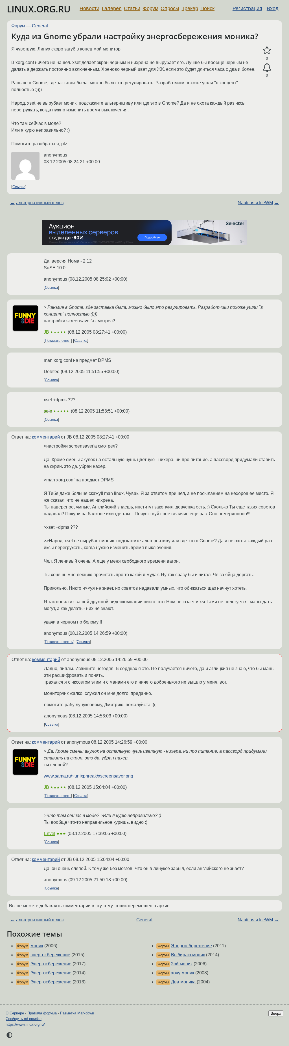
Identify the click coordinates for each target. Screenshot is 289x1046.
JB (46, 332)
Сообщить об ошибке (23, 1019)
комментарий (46, 437)
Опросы (170, 8)
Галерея (112, 8)
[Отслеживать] (266, 68)
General (40, 25)
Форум (150, 8)
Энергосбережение (50, 963)
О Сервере (15, 1013)
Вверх (276, 1013)
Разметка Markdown (77, 1013)
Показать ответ (58, 340)
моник (36, 945)
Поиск (207, 8)
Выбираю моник (188, 954)
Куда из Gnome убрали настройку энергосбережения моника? (134, 36)
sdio (48, 411)
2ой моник (181, 963)
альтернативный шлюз (40, 202)
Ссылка (18, 187)
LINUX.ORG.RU (39, 9)
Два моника (183, 981)
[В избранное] (266, 50)
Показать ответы (59, 642)
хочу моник (182, 972)
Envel (49, 833)
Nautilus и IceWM (255, 202)
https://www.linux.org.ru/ (25, 1024)
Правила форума (42, 1013)
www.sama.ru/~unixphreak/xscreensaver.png (88, 776)
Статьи (132, 8)
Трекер (190, 8)
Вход (273, 8)
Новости (89, 8)
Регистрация (247, 8)
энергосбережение (50, 954)
